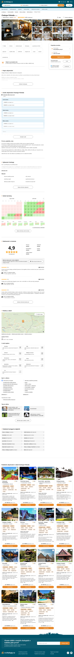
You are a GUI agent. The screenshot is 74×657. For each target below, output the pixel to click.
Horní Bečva (60, 523)
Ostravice (41, 525)
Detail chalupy (10, 504)
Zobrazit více (4, 170)
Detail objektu (28, 546)
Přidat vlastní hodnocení (36, 261)
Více (11, 500)
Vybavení (20, 9)
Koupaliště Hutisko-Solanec (8, 392)
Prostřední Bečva (6, 483)
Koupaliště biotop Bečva (8, 388)
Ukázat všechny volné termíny (23, 230)
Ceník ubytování (13, 9)
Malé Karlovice (42, 482)
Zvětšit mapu (40, 314)
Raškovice (5, 605)
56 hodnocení (29, 17)
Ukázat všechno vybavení (23, 187)
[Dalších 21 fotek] (46, 473)
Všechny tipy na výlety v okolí (23, 420)
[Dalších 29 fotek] (28, 596)
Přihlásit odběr (65, 643)
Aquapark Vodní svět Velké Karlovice (10, 384)
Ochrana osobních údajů (40, 652)
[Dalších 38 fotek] (28, 514)
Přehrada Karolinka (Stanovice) (9, 399)
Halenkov (23, 523)
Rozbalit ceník (23, 136)
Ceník (67, 61)
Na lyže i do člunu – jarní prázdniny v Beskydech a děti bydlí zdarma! (14, 408)
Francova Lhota (42, 566)
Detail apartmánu (46, 504)
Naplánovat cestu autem (6, 334)
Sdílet (60, 17)
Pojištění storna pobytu (40, 653)
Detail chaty (28, 504)
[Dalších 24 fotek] (64, 555)
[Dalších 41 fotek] (46, 596)
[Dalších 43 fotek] (10, 514)
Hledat (61, 5)
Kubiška (26, 390)
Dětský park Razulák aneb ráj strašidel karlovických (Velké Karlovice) (14, 415)
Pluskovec (23, 607)
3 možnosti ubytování (24, 532)
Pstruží (4, 564)
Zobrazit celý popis (23, 84)
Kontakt (52, 653)
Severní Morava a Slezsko (12, 605)
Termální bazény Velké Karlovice (9, 382)
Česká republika (10, 11)
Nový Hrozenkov (24, 566)
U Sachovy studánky (29, 392)
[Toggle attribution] (43, 331)
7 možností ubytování (42, 494)
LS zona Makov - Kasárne (30, 387)
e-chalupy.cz (4, 11)
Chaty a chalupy (22, 11)
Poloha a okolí (44, 9)
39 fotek (28, 38)
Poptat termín (60, 57)
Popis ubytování (4, 9)
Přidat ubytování (63, 1)
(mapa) (14, 17)
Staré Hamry (60, 482)
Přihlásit (70, 1)
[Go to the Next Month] (44, 198)
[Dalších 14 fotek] (10, 596)
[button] (23, 321)
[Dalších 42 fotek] (10, 473)
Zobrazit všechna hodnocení (23, 302)
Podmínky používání (23, 652)
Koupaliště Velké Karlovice (8, 385)
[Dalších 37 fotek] (46, 514)
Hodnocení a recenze (35, 9)
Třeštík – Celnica (28, 384)
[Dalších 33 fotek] (46, 555)
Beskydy (16, 11)
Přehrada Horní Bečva (7, 387)
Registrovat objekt (54, 652)
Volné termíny (26, 9)
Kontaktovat (67, 66)
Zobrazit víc (4, 394)
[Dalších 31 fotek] (10, 555)
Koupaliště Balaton (6, 390)
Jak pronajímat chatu (23, 653)
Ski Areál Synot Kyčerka (29, 388)
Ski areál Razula (33, 408)
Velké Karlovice (30, 11)
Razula (26, 382)
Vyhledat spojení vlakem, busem (18, 334)
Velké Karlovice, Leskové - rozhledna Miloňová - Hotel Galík (36, 415)
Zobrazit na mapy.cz (28, 334)
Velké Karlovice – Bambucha (30, 385)
